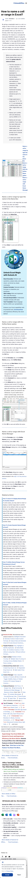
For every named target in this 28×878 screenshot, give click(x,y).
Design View (7, 688)
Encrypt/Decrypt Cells (10, 696)
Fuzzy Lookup (7, 663)
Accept (7, 874)
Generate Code (9, 638)
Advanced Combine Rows (14, 722)
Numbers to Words (9, 718)
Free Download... (13, 758)
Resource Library (9, 692)
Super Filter (12, 698)
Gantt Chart (14, 707)
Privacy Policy (9, 871)
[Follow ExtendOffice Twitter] (6, 856)
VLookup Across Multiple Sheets (12, 661)
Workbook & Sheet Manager (12, 690)
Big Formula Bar (17, 688)
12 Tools (17, 703)
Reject (19, 874)
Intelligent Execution (20, 636)
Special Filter (22, 698)
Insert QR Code (8, 713)
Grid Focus (18, 686)
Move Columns (20, 677)
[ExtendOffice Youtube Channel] (9, 856)
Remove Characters (12, 705)
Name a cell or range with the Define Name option (25, 169)
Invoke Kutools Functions (16, 643)
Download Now (18, 309)
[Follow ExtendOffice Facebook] (2, 856)
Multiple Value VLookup (17, 659)
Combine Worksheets (15, 694)
